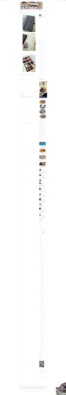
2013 (40, 245)
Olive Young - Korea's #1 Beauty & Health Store (42, 282)
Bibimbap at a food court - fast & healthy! (42, 339)
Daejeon (45, 48)
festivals (45, 50)
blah (40, 40)
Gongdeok (42, 52)
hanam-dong (40, 55)
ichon (41, 57)
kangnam (41, 60)
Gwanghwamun (40, 54)
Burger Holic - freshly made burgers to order (42, 266)
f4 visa (41, 50)
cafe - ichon (43, 42)
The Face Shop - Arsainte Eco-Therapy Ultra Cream (43, 204)
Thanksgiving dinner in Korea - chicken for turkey (42, 263)
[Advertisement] (29, 115)
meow (42, 14)
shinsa (39, 73)
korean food (41, 61)
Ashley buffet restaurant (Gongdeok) (42, 209)
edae (43, 49)
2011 (40, 353)
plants (40, 67)
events (45, 49)
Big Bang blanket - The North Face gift (42, 327)
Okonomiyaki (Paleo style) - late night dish (42, 314)
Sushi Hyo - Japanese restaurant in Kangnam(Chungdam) (42, 293)
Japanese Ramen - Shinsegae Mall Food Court (42, 260)
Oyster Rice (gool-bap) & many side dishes (42, 255)
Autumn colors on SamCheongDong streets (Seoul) (42, 321)
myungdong (40, 65)
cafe (40, 41)
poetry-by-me (42, 67)
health (45, 55)
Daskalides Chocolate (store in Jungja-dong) (42, 303)
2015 (40, 243)
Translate (44, 79)
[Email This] (35, 91)
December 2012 (42, 247)
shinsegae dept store (43, 73)
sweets (25, 91)
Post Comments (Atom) (30, 122)
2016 (40, 242)
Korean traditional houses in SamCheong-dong (42, 270)
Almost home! (42, 346)
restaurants (41, 70)
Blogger (41, 391)
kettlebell (43, 60)
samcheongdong (41, 71)
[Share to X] (36, 91)
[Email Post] (29, 91)
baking (42, 39)
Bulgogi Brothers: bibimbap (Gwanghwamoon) (42, 331)
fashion (43, 50)
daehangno (43, 48)
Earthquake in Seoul (43, 198)
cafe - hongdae (43, 41)
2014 (40, 244)
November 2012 (42, 248)
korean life (44, 61)
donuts (40, 49)
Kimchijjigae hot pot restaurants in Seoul (42, 298)
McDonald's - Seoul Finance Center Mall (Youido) (42, 325)
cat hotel (43, 45)
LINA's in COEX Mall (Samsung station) (42, 296)
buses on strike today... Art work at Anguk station (42, 300)
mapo (42, 64)
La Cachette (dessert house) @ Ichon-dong (42, 250)
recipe (45, 67)
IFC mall (43, 57)
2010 (40, 354)
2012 (40, 246)
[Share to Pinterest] (37, 91)
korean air (45, 60)
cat (41, 45)
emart (44, 49)
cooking (40, 48)
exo (39, 50)
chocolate (23, 91)
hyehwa (40, 57)
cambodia (40, 45)
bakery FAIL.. (42, 182)
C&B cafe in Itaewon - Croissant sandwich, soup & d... (42, 308)
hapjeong (43, 55)
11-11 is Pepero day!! (42, 342)
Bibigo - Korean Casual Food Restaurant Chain (42, 272)
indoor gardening (44, 58)
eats (41, 49)
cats (44, 45)
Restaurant (40, 68)
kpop (45, 61)
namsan (45, 65)
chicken (45, 45)
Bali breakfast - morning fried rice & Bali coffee (42, 319)
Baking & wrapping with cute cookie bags (42, 287)
